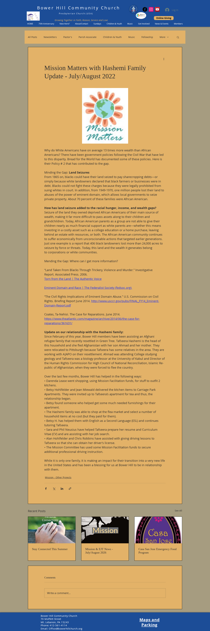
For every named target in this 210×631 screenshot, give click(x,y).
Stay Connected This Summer (50, 549)
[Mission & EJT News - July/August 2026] (105, 530)
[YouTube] (157, 9)
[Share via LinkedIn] (61, 488)
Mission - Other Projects (58, 477)
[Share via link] (70, 488)
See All (178, 510)
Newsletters (50, 37)
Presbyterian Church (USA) (76, 13)
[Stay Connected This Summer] (51, 530)
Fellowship (147, 37)
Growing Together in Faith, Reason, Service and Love (81, 20)
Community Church (94, 8)
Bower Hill (51, 8)
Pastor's (67, 37)
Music (131, 37)
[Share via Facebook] (45, 488)
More (162, 37)
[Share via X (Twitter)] (53, 488)
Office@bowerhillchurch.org (65, 628)
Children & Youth (112, 37)
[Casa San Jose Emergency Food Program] (158, 530)
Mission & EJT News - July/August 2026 (99, 550)
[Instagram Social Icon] (151, 9)
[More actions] (164, 59)
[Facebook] (145, 9)
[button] (177, 37)
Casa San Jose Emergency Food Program (157, 550)
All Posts (32, 37)
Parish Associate (87, 37)
